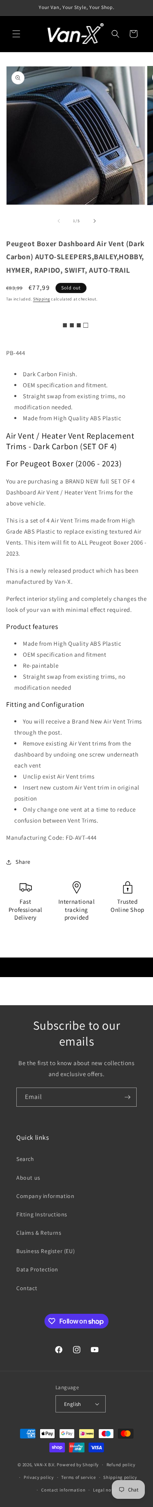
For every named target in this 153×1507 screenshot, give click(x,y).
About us (28, 1177)
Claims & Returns (39, 1232)
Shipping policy (120, 1477)
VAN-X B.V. (45, 1464)
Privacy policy (39, 1477)
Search (25, 1159)
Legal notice (106, 1490)
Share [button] (23, 861)
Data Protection (37, 1269)
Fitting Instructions (41, 1214)
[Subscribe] (127, 1097)
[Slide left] (59, 221)
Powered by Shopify (78, 1464)
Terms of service (78, 1477)
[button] (16, 34)
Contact (26, 1288)
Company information (45, 1196)
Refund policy (120, 1464)
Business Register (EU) (45, 1251)
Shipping (41, 299)
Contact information (63, 1490)
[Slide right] (95, 221)
